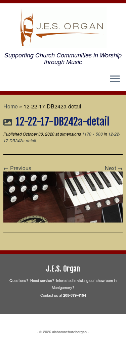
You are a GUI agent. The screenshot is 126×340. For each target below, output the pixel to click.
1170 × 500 (92, 134)
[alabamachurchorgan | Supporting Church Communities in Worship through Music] (63, 27)
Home (10, 106)
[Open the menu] (115, 79)
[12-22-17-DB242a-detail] (63, 196)
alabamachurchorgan (69, 331)
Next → (114, 168)
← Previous (17, 168)
